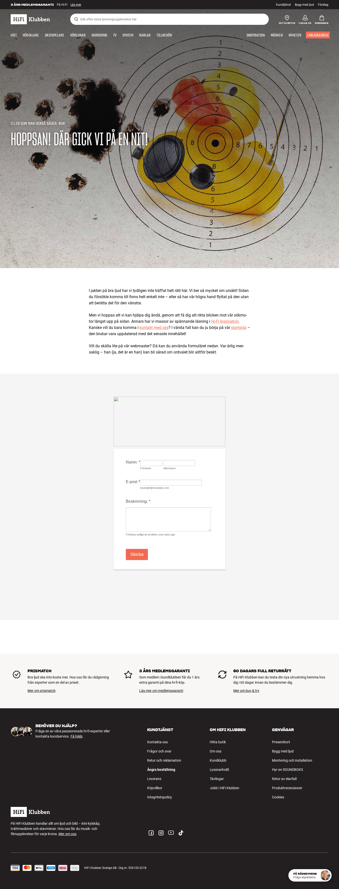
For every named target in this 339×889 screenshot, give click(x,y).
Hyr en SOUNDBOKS (287, 770)
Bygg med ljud (304, 4)
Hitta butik (218, 742)
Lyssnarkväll (219, 770)
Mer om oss (67, 834)
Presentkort (281, 742)
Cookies (278, 797)
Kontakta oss (157, 742)
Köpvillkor (154, 788)
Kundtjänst (283, 4)
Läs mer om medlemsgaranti (161, 691)
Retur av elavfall (284, 779)
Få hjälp (76, 736)
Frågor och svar (159, 751)
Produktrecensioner (287, 788)
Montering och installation (292, 760)
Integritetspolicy (159, 797)
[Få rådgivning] (325, 875)
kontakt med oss (154, 327)
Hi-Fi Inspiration (225, 321)
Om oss (215, 751)
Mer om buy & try (246, 691)
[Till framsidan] (30, 19)
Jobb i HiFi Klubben (224, 788)
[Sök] (76, 19)
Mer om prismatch (42, 691)
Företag (323, 4)
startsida (238, 327)
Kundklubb (218, 760)
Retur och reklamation (164, 760)
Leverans (154, 779)
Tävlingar (217, 779)
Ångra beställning (161, 770)
